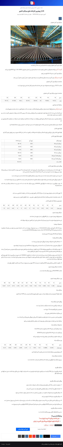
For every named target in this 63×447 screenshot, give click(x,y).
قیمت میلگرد (58, 77)
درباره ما (3, 444)
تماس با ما (8, 444)
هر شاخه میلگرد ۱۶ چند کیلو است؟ (49, 418)
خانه (42, 8)
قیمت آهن (59, 69)
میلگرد (46, 425)
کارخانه (52, 425)
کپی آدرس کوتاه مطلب (23, 429)
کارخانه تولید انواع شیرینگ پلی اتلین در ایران (46, 421)
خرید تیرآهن (58, 109)
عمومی (38, 8)
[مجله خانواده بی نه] (31, 3)
